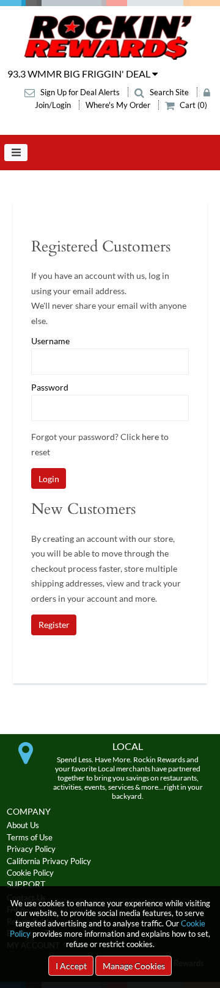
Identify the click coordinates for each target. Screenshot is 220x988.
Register (54, 624)
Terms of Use (30, 837)
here (150, 436)
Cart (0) (192, 105)
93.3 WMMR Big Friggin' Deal (79, 73)
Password (49, 387)
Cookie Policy (30, 873)
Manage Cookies (134, 966)
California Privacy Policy (49, 861)
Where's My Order (119, 105)
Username (50, 341)
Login (48, 479)
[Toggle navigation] (16, 152)
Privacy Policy (31, 849)
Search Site (169, 92)
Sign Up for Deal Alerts (80, 92)
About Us (23, 825)
